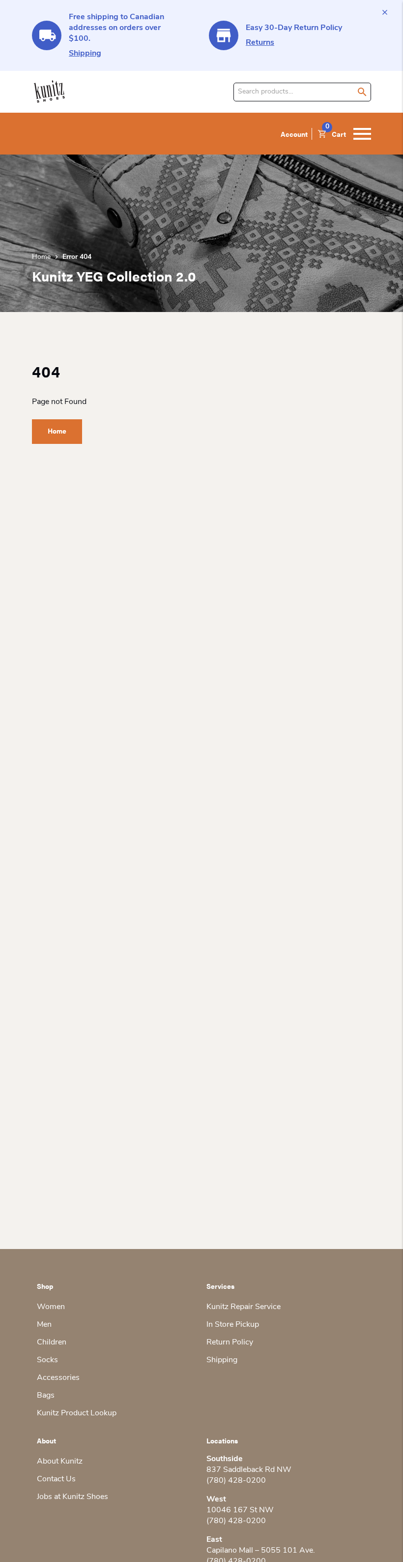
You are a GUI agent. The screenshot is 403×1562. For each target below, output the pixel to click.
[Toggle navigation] (362, 134)
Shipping (85, 54)
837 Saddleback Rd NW (248, 1470)
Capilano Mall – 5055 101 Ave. (260, 1551)
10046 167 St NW (240, 1510)
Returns (260, 43)
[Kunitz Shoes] (49, 92)
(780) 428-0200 (236, 1481)
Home (41, 257)
